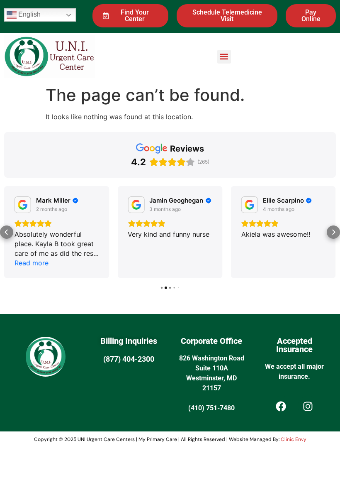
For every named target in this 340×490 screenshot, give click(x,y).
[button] (224, 57)
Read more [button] (32, 263)
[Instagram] (308, 406)
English (29, 14)
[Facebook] (281, 406)
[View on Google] (23, 204)
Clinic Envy (293, 439)
